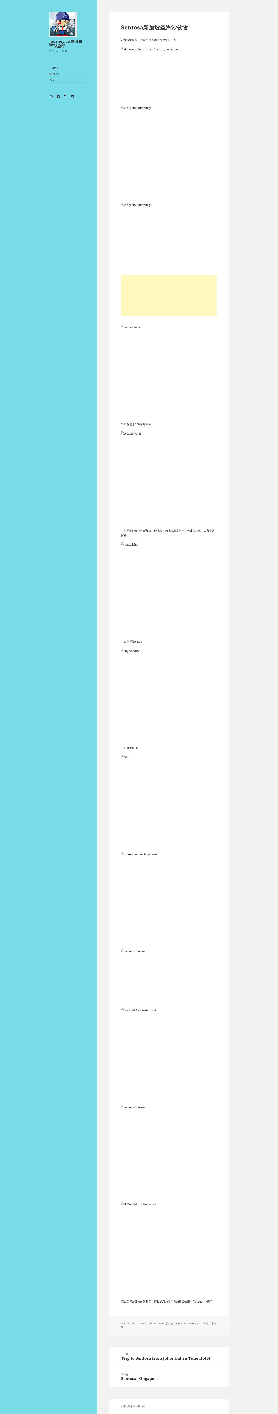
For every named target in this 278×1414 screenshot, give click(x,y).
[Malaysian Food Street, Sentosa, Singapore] (169, 74)
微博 (51, 79)
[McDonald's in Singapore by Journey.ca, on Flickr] (169, 1248)
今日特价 (54, 67)
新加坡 (169, 1323)
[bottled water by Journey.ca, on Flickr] (169, 371)
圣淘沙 (155, 40)
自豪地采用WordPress (133, 1406)
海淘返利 (54, 73)
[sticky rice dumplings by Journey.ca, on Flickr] (169, 152)
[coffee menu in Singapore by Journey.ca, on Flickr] (169, 898)
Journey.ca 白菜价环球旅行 (66, 44)
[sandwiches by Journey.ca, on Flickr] (169, 588)
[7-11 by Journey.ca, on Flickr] (169, 801)
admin (143, 1323)
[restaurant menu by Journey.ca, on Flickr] (169, 976)
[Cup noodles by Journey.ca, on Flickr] (169, 695)
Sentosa (182, 1323)
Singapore (158, 1323)
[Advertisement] (169, 295)
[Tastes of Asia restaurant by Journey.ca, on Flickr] (169, 1054)
